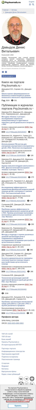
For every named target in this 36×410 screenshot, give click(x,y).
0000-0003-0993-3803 (16, 323)
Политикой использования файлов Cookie (19, 400)
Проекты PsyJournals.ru (10, 342)
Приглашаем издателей (10, 354)
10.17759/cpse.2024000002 (16, 155)
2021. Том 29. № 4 (19, 310)
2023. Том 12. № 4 (8, 198)
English (31, 2)
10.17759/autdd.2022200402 (16, 289)
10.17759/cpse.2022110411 (16, 271)
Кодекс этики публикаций (11, 374)
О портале (5, 363)
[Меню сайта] (30, 4)
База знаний (6, 339)
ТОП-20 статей (7, 334)
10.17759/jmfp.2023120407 (16, 201)
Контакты (5, 369)
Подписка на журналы (10, 357)
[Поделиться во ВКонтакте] (3, 72)
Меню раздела (7, 76)
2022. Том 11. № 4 (8, 247)
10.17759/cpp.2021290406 (15, 313)
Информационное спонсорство (13, 351)
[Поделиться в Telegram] (6, 72)
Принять (18, 406)
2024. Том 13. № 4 (8, 152)
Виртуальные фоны (9, 371)
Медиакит (5, 366)
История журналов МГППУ (12, 345)
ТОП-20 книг (6, 336)
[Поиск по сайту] (33, 4)
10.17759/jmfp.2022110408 (15, 250)
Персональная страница (11, 359)
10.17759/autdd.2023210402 (16, 224)
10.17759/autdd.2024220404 (16, 177)
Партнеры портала (9, 348)
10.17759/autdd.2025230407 (16, 132)
